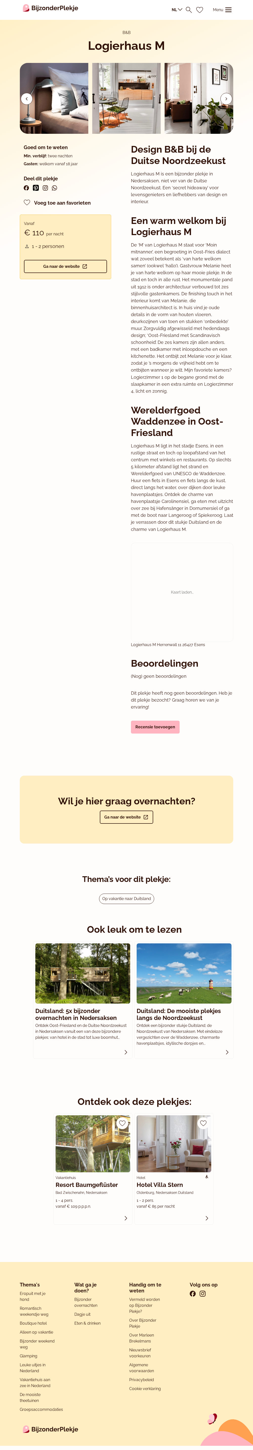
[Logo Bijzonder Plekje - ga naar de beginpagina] (50, 10)
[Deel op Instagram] (45, 188)
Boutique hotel (33, 1323)
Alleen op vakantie (36, 1332)
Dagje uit (82, 1314)
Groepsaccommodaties (41, 1409)
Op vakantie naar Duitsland (126, 898)
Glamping (28, 1356)
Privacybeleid (141, 1379)
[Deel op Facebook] (26, 188)
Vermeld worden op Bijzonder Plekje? (144, 1305)
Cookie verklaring (145, 1388)
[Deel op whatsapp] (54, 188)
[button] (226, 99)
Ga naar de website (61, 266)
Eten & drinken (87, 1323)
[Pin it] (36, 187)
